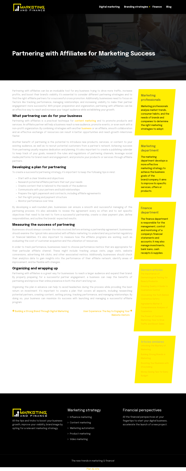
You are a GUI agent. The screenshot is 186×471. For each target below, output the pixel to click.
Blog (168, 7)
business (87, 128)
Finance (157, 7)
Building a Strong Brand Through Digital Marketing (42, 311)
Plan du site (93, 469)
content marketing (85, 121)
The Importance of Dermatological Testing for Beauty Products (154, 277)
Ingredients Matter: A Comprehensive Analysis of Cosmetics (154, 307)
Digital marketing (109, 7)
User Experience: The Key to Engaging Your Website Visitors (106, 313)
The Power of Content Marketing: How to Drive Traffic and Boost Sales (152, 320)
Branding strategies (136, 7)
